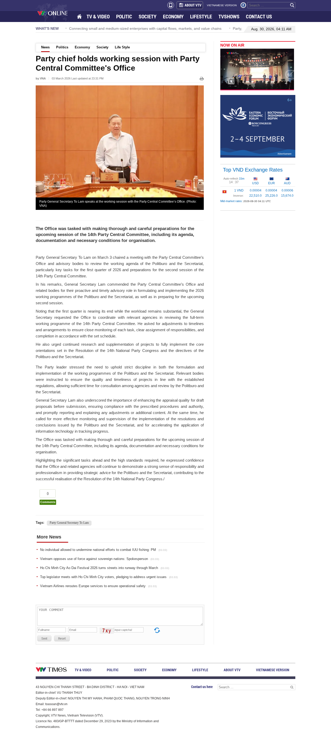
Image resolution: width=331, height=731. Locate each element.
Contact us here (202, 686)
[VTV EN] (56, 13)
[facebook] (243, 5)
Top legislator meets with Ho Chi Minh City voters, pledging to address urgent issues (109, 577)
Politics (62, 47)
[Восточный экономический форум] (257, 126)
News (45, 47)
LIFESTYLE (201, 16)
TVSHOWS (229, 16)
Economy (82, 47)
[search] (292, 5)
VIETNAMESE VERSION (222, 5)
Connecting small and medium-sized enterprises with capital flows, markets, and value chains (143, 28)
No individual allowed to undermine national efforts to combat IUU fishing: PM (103, 550)
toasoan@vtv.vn (56, 704)
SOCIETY (147, 16)
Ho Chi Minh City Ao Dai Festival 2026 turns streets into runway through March (104, 568)
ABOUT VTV (193, 5)
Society (102, 47)
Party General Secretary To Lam (69, 523)
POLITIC (124, 16)
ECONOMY (173, 16)
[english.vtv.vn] (51, 670)
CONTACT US (259, 16)
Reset (62, 638)
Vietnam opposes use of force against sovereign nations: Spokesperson (99, 559)
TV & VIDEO (98, 16)
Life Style (122, 47)
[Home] (80, 16)
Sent (44, 638)
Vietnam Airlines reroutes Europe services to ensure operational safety (98, 586)
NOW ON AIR (232, 45)
